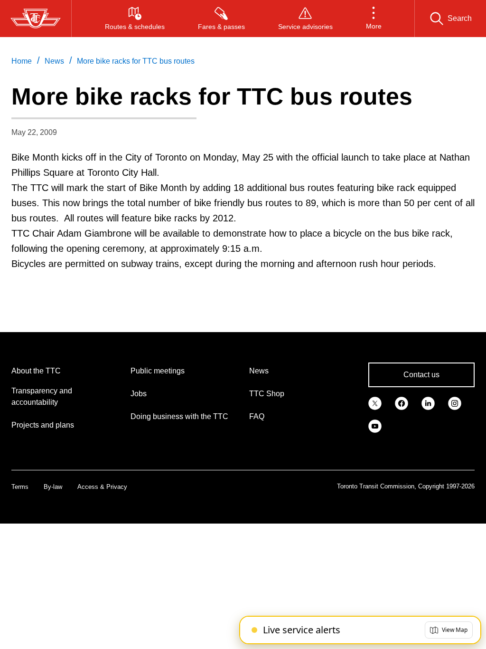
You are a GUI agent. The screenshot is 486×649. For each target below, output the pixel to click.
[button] (373, 18)
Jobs (139, 394)
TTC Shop (266, 394)
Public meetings (158, 371)
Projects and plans (42, 425)
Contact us (421, 375)
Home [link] (21, 61)
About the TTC (36, 371)
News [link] (54, 61)
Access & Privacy (102, 486)
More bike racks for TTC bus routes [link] (136, 61)
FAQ (256, 416)
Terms (19, 486)
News (259, 371)
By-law (53, 486)
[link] (375, 402)
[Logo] (35, 18)
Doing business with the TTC (179, 416)
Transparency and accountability (41, 396)
